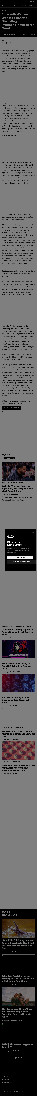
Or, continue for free (20, 567)
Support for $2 (20, 557)
